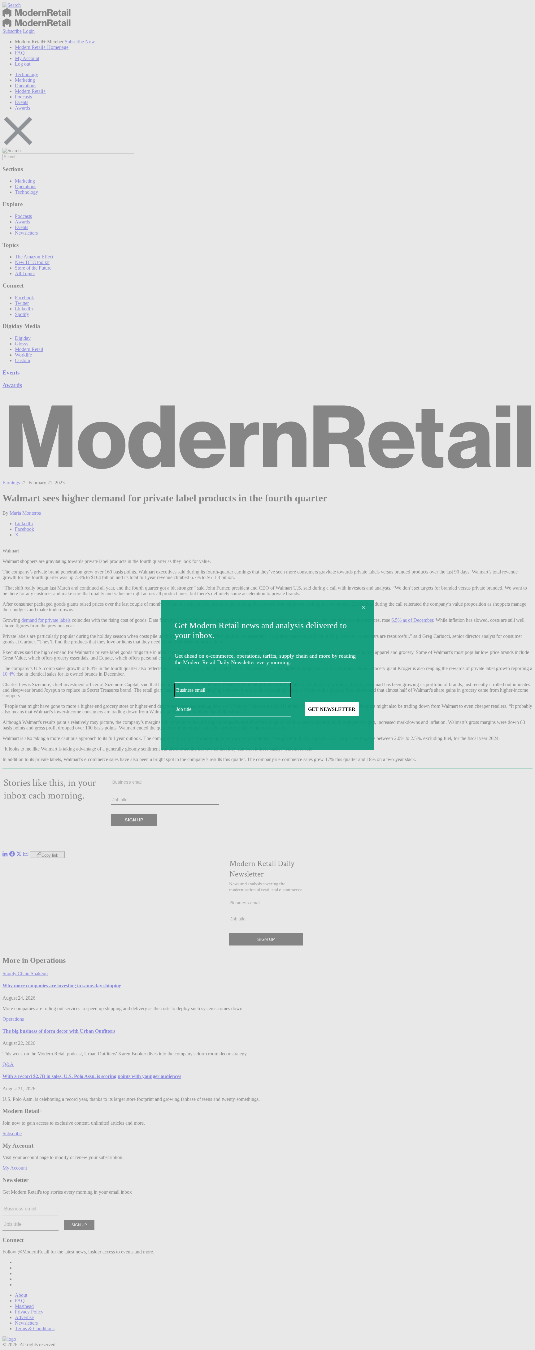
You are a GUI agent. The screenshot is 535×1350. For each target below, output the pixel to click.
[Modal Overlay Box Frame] (267, 675)
